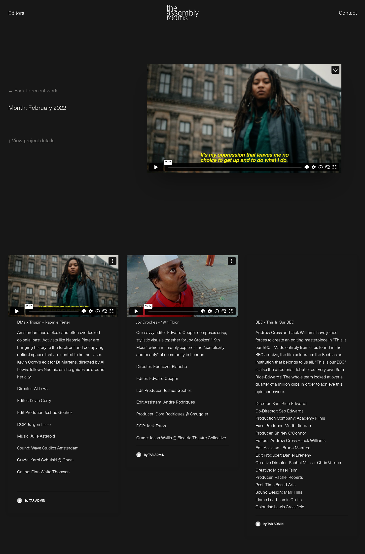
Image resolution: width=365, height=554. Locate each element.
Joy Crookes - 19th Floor (157, 322)
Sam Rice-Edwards (289, 403)
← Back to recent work (32, 90)
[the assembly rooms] (182, 12)
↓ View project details (31, 140)
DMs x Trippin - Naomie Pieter (43, 322)
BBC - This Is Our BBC (275, 322)
